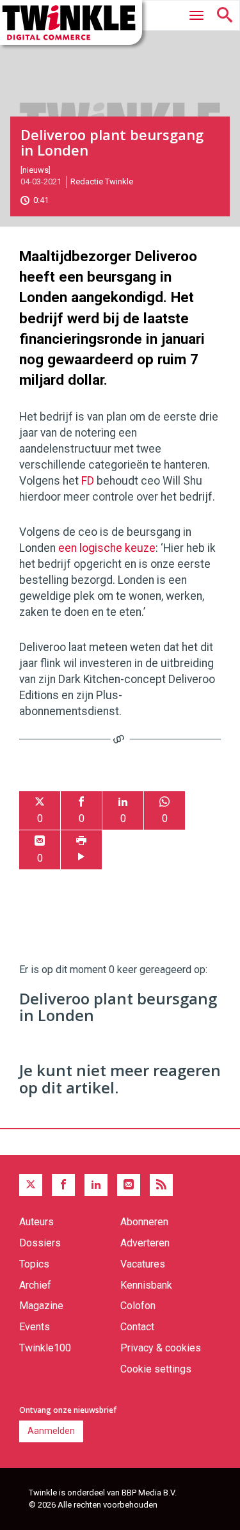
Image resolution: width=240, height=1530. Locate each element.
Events (34, 1327)
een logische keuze (107, 548)
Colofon (138, 1306)
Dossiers (40, 1243)
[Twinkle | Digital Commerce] (71, 22)
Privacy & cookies (160, 1348)
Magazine (41, 1306)
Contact (137, 1327)
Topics (34, 1264)
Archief (35, 1285)
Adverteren (145, 1243)
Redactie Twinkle (101, 181)
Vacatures (142, 1264)
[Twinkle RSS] (161, 1185)
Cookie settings (155, 1369)
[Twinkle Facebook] (63, 1185)
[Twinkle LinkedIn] (96, 1185)
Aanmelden (51, 1431)
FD (87, 480)
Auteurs (36, 1222)
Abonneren (144, 1222)
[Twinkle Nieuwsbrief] (128, 1185)
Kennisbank (146, 1285)
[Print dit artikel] (81, 849)
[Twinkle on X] (30, 1185)
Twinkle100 (45, 1348)
